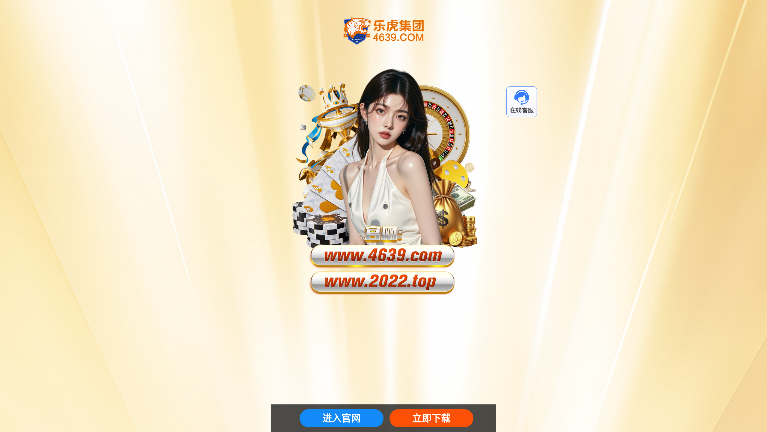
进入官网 (341, 418)
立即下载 (431, 418)
